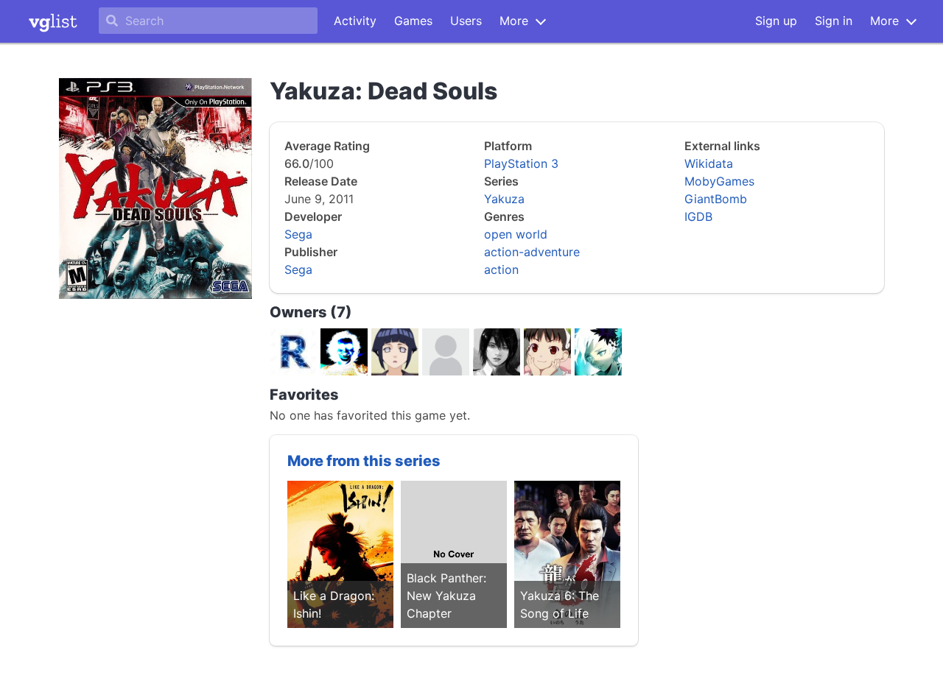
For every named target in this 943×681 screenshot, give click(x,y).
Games (413, 20)
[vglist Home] (53, 21)
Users (466, 20)
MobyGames (719, 181)
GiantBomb (715, 198)
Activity (355, 20)
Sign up (776, 20)
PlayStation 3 (521, 163)
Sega (298, 234)
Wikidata (708, 163)
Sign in (833, 20)
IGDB (698, 216)
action (501, 269)
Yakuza (504, 198)
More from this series (364, 461)
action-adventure (532, 251)
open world (515, 234)
